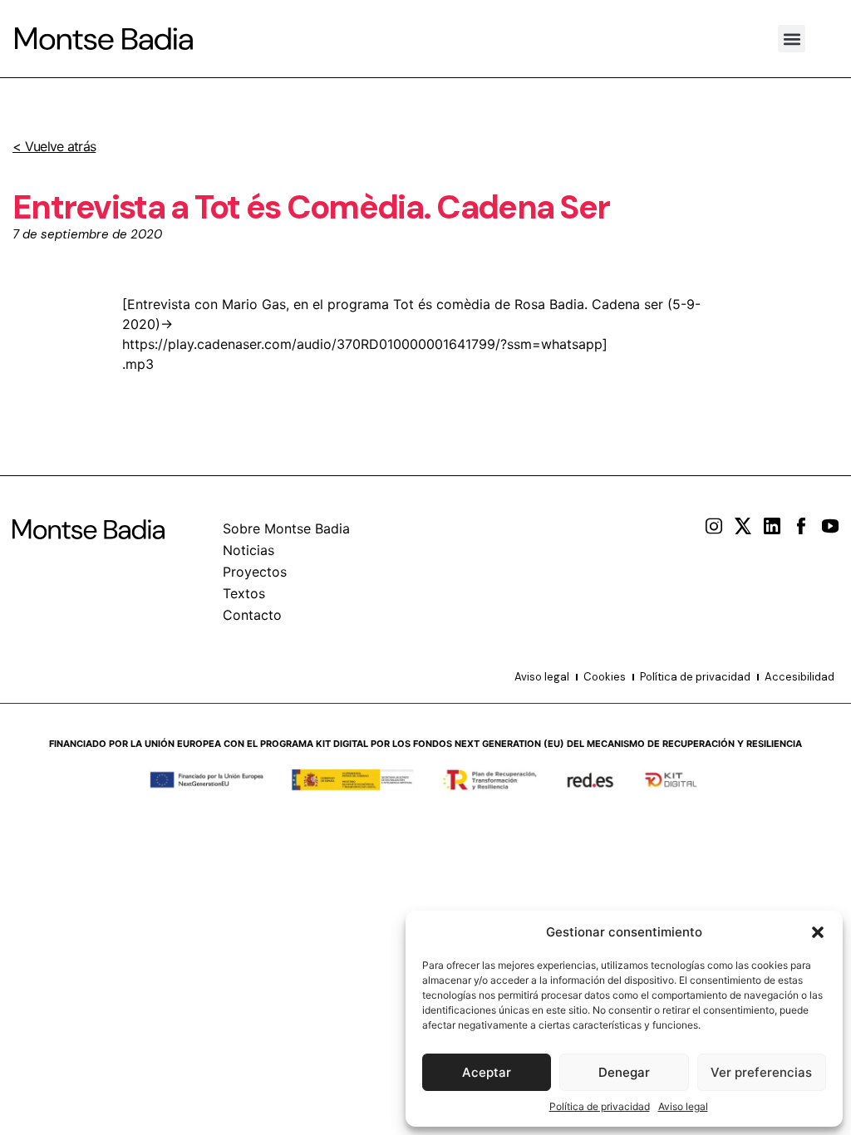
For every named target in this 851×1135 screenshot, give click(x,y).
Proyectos (255, 571)
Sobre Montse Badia (286, 528)
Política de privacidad (599, 1106)
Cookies (604, 677)
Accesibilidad (799, 677)
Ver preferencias (761, 1072)
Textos (244, 593)
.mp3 (138, 364)
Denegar (624, 1072)
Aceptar (486, 1072)
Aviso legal (683, 1106)
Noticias (248, 550)
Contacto (252, 615)
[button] (817, 932)
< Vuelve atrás (54, 146)
